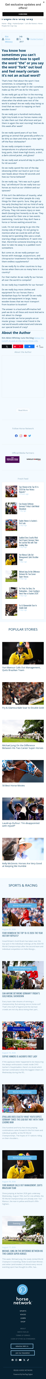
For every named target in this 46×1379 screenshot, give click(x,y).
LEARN (23, 1318)
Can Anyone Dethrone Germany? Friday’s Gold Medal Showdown (29, 506)
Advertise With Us (22, 1346)
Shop (23, 1321)
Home (4, 23)
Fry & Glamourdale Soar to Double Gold (28, 606)
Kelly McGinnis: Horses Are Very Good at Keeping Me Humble (22, 865)
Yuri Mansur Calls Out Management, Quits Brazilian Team (28, 557)
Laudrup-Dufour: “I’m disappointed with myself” (20, 824)
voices (23, 1314)
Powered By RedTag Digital (23, 1374)
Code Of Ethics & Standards (23, 1339)
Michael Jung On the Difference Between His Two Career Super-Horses (29, 574)
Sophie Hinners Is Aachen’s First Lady (28, 522)
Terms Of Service (23, 1335)
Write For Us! (23, 1332)
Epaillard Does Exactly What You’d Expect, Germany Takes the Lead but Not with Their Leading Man (29, 541)
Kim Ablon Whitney (9, 39)
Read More (23, 410)
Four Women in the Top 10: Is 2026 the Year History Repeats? (29, 489)
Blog (10, 23)
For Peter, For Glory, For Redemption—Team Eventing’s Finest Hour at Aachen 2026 (29, 591)
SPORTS (23, 1311)
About (23, 1328)
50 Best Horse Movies (13, 785)
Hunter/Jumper (18, 23)
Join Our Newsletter (23, 1353)
